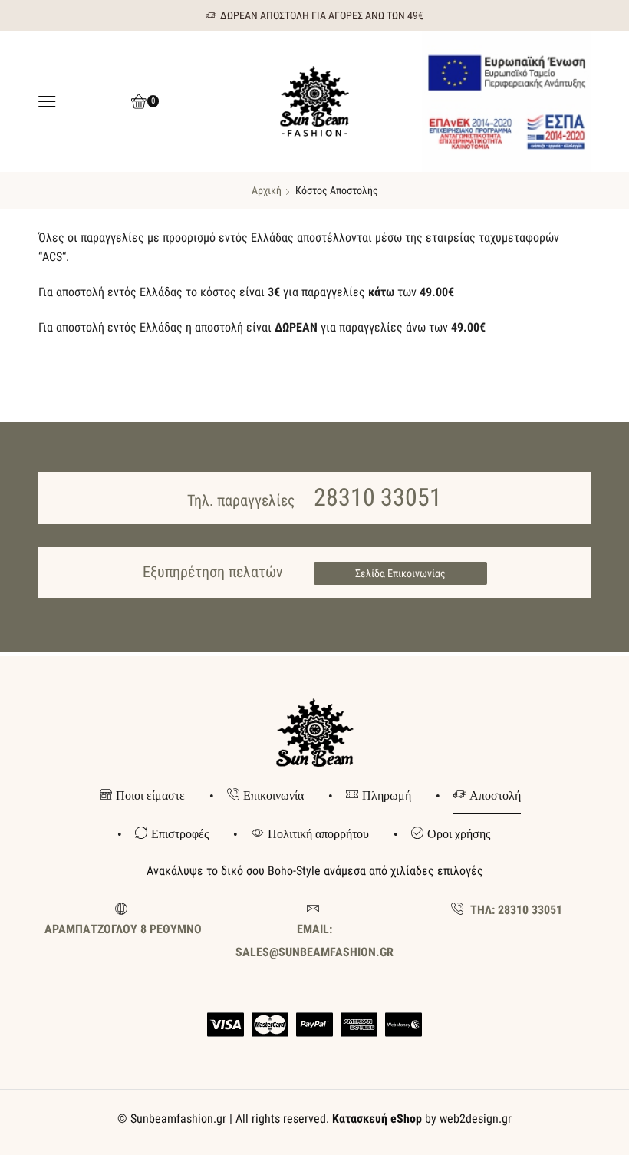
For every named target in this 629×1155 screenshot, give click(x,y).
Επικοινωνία (273, 795)
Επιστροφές (180, 833)
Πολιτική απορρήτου (318, 833)
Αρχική (267, 190)
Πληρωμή (386, 795)
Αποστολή (495, 795)
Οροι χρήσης (458, 833)
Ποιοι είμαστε (150, 795)
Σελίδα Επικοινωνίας (400, 573)
